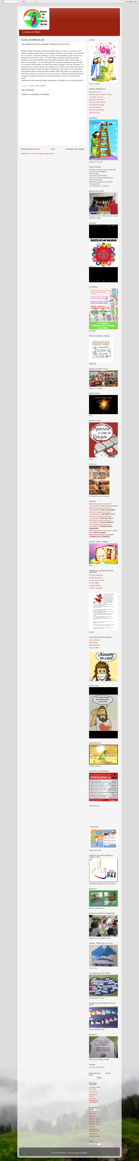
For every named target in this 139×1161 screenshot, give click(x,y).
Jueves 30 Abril (94, 640)
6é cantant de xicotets (96, 105)
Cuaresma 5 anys (95, 92)
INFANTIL (92, 1116)
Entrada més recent (30, 149)
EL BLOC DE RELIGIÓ (96, 1067)
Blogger (84, 1153)
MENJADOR (93, 1133)
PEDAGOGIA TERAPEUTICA (94, 1130)
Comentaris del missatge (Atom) (43, 153)
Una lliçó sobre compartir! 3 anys (100, 94)
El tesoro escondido (96, 588)
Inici (53, 149)
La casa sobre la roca (96, 580)
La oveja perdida (95, 585)
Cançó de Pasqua (95, 107)
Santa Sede (93, 1092)
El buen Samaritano (96, 578)
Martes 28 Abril (94, 645)
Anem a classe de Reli (96, 110)
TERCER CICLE (94, 1124)
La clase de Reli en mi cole (94, 1088)
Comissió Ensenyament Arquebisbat (93, 1100)
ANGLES (92, 1127)
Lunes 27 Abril (94, 648)
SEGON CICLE (94, 1121)
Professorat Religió (93, 1095)
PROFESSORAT (94, 1136)
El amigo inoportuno (96, 575)
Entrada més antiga (75, 149)
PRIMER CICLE (94, 1119)
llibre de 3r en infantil (96, 99)
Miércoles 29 (93, 642)
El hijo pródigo (94, 583)
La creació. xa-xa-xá (96, 97)
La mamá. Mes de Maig (97, 102)
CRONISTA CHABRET (93, 1112)
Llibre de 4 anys (94, 112)
